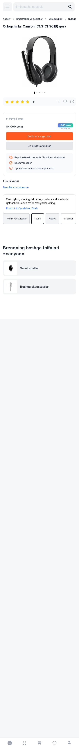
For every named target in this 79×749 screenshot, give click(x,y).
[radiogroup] (18, 101)
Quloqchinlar (55, 19)
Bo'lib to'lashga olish (39, 136)
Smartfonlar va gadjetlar (29, 19)
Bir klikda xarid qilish (39, 145)
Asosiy (6, 19)
